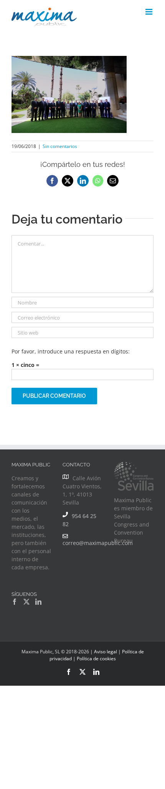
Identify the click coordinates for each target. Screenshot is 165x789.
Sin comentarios (60, 146)
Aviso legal (105, 651)
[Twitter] (26, 602)
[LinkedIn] (38, 602)
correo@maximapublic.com (98, 543)
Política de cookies (96, 658)
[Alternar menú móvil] (149, 12)
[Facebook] (15, 602)
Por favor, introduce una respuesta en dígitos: (71, 351)
